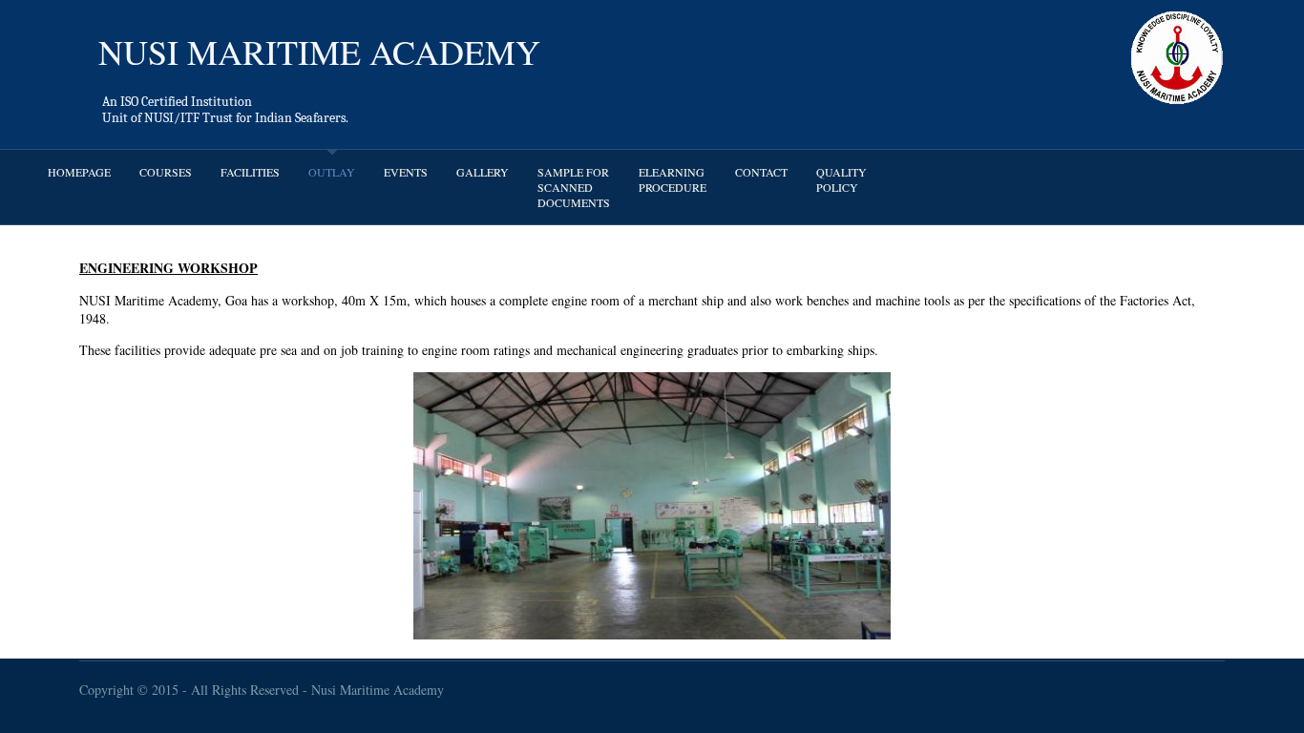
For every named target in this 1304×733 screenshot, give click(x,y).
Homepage (79, 171)
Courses (165, 171)
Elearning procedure (672, 179)
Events (406, 171)
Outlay (331, 171)
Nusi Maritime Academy (377, 690)
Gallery (482, 171)
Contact (761, 171)
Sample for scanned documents (573, 187)
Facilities (250, 171)
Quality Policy (841, 179)
